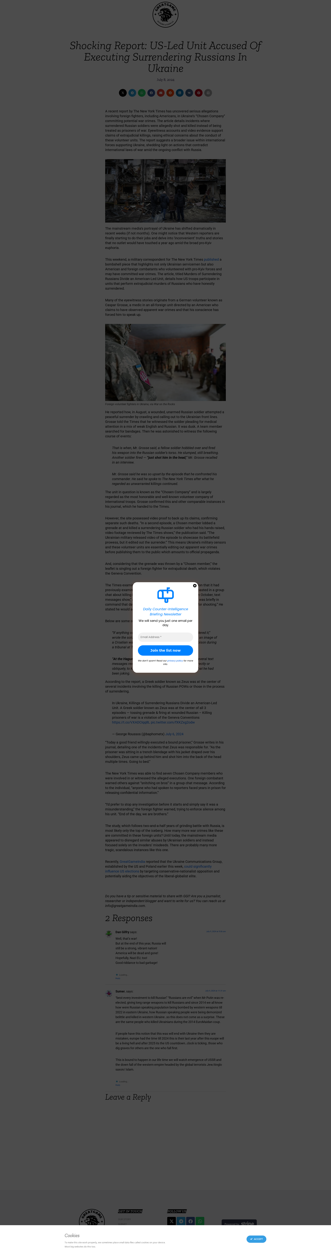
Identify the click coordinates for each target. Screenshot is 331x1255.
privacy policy (175, 660)
